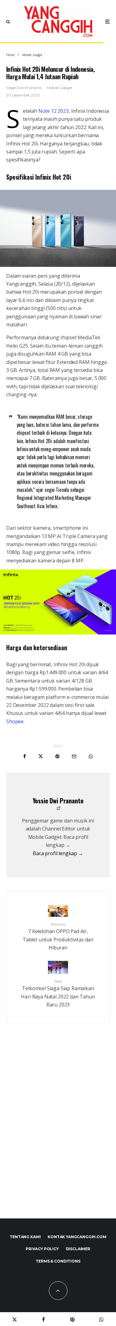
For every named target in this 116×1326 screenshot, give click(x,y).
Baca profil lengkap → (58, 853)
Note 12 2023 (53, 111)
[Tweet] (40, 756)
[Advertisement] (58, 1134)
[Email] (74, 756)
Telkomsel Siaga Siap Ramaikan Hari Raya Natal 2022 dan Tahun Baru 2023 (58, 993)
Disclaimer (78, 1248)
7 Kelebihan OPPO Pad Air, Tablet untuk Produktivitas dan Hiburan (58, 936)
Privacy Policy (42, 1248)
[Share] (24, 756)
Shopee (15, 721)
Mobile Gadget (59, 87)
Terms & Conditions (58, 1261)
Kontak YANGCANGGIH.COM (77, 1236)
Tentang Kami (25, 1236)
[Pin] (57, 756)
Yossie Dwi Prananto (24, 87)
